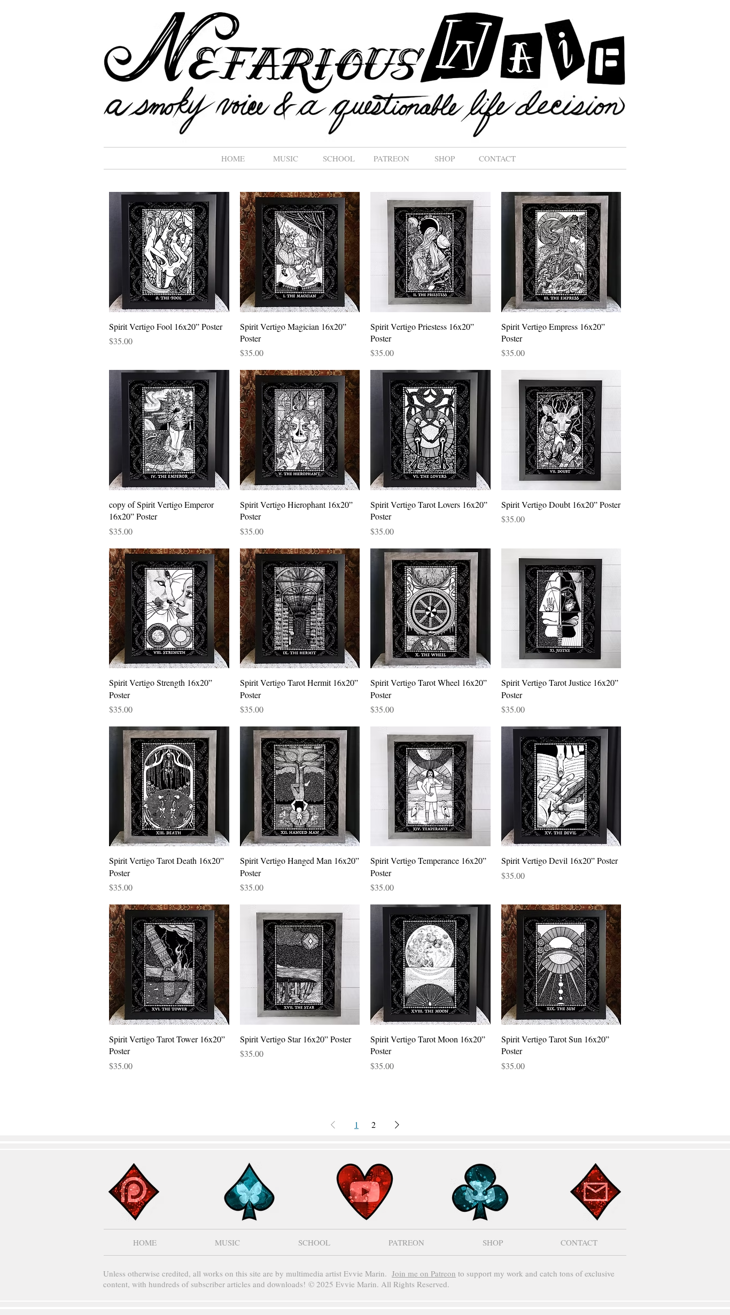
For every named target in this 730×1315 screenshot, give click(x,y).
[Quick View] (169, 252)
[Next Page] (397, 1124)
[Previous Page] (333, 1124)
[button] (285, 158)
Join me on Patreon (424, 1273)
